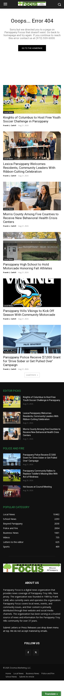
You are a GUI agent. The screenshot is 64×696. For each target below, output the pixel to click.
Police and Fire (10, 352)
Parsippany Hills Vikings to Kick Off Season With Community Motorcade (29, 313)
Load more (31, 375)
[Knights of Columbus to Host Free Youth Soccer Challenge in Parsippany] (32, 99)
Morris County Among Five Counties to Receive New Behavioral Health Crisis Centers (31, 218)
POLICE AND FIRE (13, 448)
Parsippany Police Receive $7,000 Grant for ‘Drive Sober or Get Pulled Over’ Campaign (32, 361)
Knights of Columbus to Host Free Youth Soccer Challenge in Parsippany (32, 119)
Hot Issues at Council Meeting (37, 487)
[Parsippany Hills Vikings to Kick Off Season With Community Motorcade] (32, 292)
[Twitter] (36, 652)
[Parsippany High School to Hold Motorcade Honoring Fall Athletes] (32, 246)
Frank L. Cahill (9, 125)
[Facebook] (28, 652)
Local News (8, 112)
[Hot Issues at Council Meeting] (12, 491)
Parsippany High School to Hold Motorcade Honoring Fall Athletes (27, 266)
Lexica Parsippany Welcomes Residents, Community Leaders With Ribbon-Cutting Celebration (29, 167)
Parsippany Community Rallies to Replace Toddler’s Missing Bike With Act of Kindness (40, 474)
